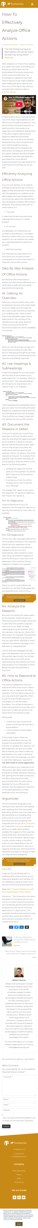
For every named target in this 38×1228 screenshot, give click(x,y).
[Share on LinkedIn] (21, 927)
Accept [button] (19, 1224)
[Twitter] (19, 1197)
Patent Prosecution (11, 45)
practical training (9, 92)
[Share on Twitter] (16, 927)
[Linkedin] (14, 1197)
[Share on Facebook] (11, 927)
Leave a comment (26, 45)
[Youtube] (23, 1197)
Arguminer (19, 826)
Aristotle (9, 57)
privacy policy (7, 1219)
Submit (6, 1126)
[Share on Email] (27, 927)
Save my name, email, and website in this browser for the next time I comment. (19, 1119)
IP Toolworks (29, 824)
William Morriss (19, 980)
